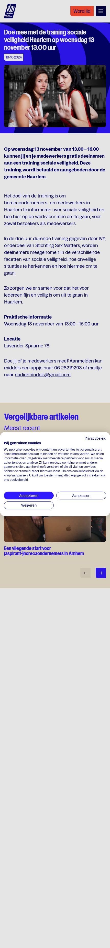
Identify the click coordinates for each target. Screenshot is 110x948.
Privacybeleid (95, 438)
